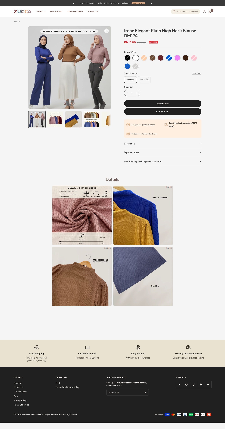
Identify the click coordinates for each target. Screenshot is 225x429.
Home (16, 21)
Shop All (41, 11)
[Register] (145, 392)
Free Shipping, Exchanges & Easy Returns (143, 161)
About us (18, 382)
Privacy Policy (20, 400)
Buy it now (162, 111)
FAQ (58, 382)
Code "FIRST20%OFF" (129, 3)
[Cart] (210, 11)
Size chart (196, 73)
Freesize (130, 79)
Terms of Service (21, 404)
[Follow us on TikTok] (193, 384)
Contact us (18, 387)
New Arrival (56, 11)
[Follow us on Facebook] (179, 384)
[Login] (204, 12)
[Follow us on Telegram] (207, 384)
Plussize (144, 79)
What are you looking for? (187, 11)
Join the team (20, 391)
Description (129, 143)
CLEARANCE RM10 (75, 11)
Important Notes (131, 152)
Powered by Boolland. (68, 414)
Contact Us (92, 11)
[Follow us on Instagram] (186, 384)
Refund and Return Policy (67, 387)
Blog (16, 395)
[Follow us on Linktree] (200, 384)
